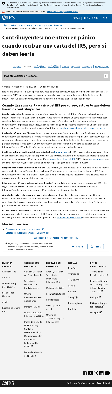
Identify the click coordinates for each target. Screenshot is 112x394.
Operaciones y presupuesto (9, 285)
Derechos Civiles (32, 306)
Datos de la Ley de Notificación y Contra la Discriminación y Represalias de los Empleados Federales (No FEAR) (33, 334)
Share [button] (79, 246)
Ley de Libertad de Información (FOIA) (34, 314)
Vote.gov (94, 312)
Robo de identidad (55, 288)
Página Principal (9, 25)
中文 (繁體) (53, 66)
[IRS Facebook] (85, 372)
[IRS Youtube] (107, 372)
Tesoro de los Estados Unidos (97, 273)
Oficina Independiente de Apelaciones (33, 297)
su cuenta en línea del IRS (62, 159)
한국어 (65, 66)
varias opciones (96, 159)
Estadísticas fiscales (8, 294)
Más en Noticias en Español (20, 76)
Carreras (6, 277)
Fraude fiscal (52, 299)
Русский (75, 66)
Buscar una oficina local (11, 309)
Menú (106, 18)
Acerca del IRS (9, 271)
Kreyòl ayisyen (102, 66)
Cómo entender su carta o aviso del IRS (25, 229)
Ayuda (5, 302)
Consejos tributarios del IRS (51, 25)
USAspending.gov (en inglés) (98, 305)
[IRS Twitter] (90, 372)
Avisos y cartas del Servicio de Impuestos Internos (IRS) (55, 277)
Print (98, 246)
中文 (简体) (40, 66)
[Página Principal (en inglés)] (8, 17)
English (17, 66)
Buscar (76, 18)
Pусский (72, 291)
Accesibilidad (103, 383)
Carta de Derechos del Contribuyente (33, 273)
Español (27, 66)
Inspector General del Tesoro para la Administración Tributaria (99, 286)
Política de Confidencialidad (80, 383)
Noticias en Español (27, 25)
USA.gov (94, 297)
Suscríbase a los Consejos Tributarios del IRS (56, 237)
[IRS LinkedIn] (101, 372)
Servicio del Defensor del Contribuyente (31, 284)
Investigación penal (53, 307)
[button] (91, 18)
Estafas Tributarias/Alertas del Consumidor (27, 232)
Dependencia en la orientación (33, 354)
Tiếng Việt (87, 66)
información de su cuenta (69, 217)
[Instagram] (96, 372)
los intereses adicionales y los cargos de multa (82, 128)
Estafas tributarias (55, 293)
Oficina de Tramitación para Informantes (55, 318)
